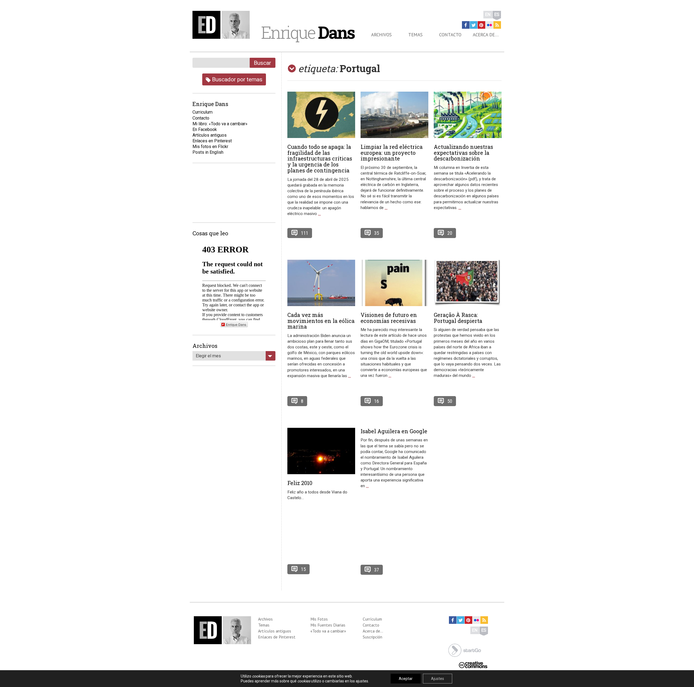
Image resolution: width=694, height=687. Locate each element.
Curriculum (202, 112)
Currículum (372, 619)
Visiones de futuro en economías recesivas (389, 317)
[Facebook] (466, 25)
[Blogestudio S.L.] (464, 650)
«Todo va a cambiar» (328, 631)
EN (488, 14)
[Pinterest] (481, 25)
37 (376, 570)
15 (303, 569)
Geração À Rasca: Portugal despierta (458, 317)
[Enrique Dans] (222, 25)
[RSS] (497, 25)
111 (304, 233)
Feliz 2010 (299, 482)
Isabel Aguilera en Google (394, 431)
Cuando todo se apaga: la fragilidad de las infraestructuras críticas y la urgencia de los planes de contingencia (319, 158)
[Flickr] (489, 25)
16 (376, 401)
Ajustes (437, 678)
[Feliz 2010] (321, 451)
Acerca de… (486, 35)
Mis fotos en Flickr (210, 146)
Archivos (381, 35)
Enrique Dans (236, 324)
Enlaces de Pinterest (276, 637)
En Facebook (204, 129)
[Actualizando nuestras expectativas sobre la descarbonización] (468, 115)
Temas (415, 35)
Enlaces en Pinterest (212, 140)
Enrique (307, 32)
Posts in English (207, 152)
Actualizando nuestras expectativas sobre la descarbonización (463, 152)
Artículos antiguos (209, 135)
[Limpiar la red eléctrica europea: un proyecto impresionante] (394, 115)
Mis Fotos (319, 619)
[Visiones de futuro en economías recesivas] (394, 283)
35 (376, 233)
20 (449, 233)
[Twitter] (473, 25)
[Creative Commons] (473, 664)
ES (496, 14)
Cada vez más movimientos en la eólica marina (321, 320)
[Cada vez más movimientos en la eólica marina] (321, 283)
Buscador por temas (236, 79)
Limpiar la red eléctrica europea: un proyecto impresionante (392, 152)
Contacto (450, 35)
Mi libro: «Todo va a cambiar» (220, 123)
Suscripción (372, 637)
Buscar (262, 62)
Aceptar (406, 678)
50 (449, 401)
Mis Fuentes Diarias (327, 625)
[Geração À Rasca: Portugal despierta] (468, 283)
